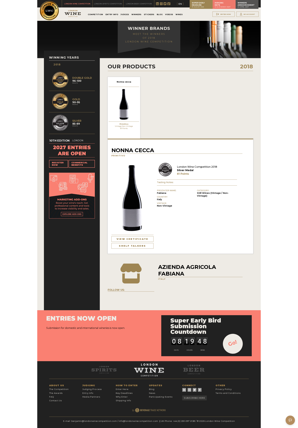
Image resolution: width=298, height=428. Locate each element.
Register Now (58, 163)
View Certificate (132, 239)
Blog (160, 14)
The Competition (59, 389)
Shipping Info (123, 400)
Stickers (149, 14)
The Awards (56, 393)
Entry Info (112, 14)
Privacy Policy (224, 389)
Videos (169, 14)
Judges (125, 14)
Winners (136, 14)
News (152, 393)
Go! (232, 342)
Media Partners (91, 397)
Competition (95, 14)
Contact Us (55, 400)
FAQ (51, 397)
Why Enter (122, 397)
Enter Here (122, 389)
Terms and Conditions (228, 393)
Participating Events (160, 397)
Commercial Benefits (79, 163)
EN (180, 3)
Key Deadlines (124, 393)
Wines (179, 14)
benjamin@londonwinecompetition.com (94, 421)
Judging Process (92, 389)
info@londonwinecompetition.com (138, 421)
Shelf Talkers (132, 245)
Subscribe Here (194, 398)
